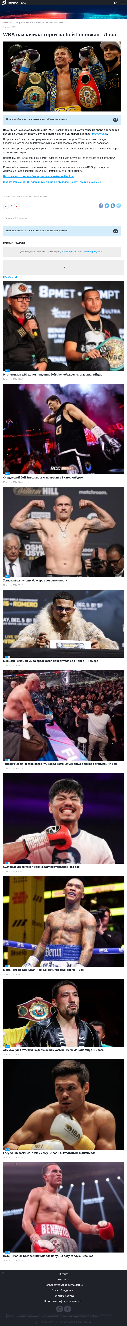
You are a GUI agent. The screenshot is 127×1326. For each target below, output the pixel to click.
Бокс (16, 23)
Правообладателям (63, 1290)
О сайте (63, 1274)
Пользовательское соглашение (63, 1285)
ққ (115, 2)
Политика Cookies (63, 1295)
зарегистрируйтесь (93, 251)
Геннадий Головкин (16, 218)
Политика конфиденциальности (63, 1301)
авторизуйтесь (69, 251)
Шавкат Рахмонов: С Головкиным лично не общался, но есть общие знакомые (52, 182)
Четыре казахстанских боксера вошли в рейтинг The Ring (38, 176)
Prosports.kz (99, 133)
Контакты (63, 1279)
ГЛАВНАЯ (7, 23)
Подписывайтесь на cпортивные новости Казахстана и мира (37, 119)
